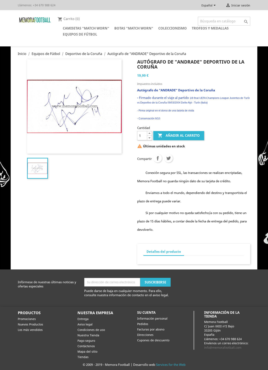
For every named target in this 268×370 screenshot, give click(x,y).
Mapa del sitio (87, 351)
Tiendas (83, 357)
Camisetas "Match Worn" (86, 28)
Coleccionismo (172, 28)
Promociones (27, 319)
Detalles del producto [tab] (164, 251)
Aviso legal (85, 324)
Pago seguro (86, 341)
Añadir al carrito (179, 135)
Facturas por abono (150, 329)
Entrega (83, 319)
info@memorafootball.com (222, 348)
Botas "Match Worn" (133, 28)
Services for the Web (171, 364)
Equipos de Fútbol (80, 34)
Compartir (157, 158)
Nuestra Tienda (88, 335)
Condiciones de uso (91, 330)
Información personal (152, 318)
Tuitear (168, 158)
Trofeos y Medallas (210, 28)
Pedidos (142, 324)
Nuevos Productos (30, 324)
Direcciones (145, 335)
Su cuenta (146, 312)
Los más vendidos (30, 330)
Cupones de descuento (153, 340)
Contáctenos (86, 346)
